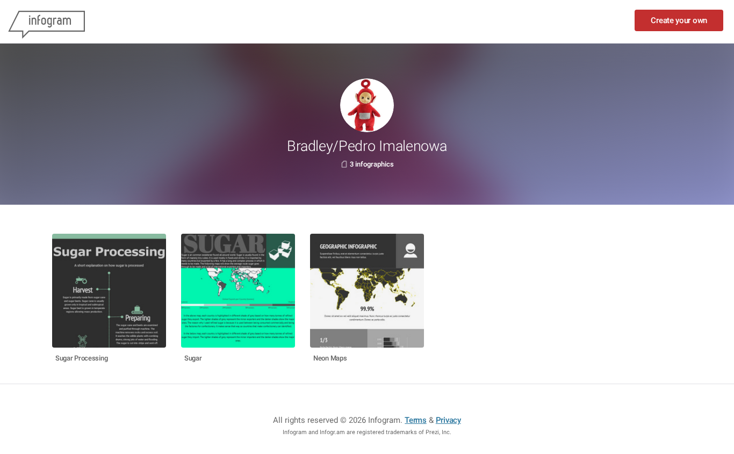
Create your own (679, 20)
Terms (416, 420)
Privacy (448, 420)
